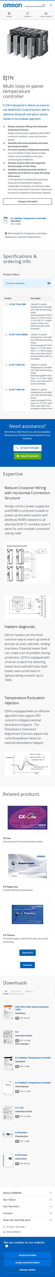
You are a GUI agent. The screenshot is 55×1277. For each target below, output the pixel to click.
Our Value (9, 1199)
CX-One (7, 838)
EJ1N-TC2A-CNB (17, 304)
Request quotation (29, 456)
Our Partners (11, 1206)
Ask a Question (13, 1232)
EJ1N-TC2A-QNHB (18, 334)
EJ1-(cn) (19, 1108)
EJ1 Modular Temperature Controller (33, 1058)
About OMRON (12, 1193)
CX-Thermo (9, 935)
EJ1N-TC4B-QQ (17, 389)
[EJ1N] (27, 43)
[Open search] (43, 5)
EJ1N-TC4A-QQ (17, 365)
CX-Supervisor (10, 886)
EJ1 (17, 1032)
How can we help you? (17, 1220)
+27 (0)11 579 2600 (29, 448)
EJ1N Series (21, 1132)
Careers (8, 1213)
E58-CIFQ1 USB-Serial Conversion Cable (32, 1008)
